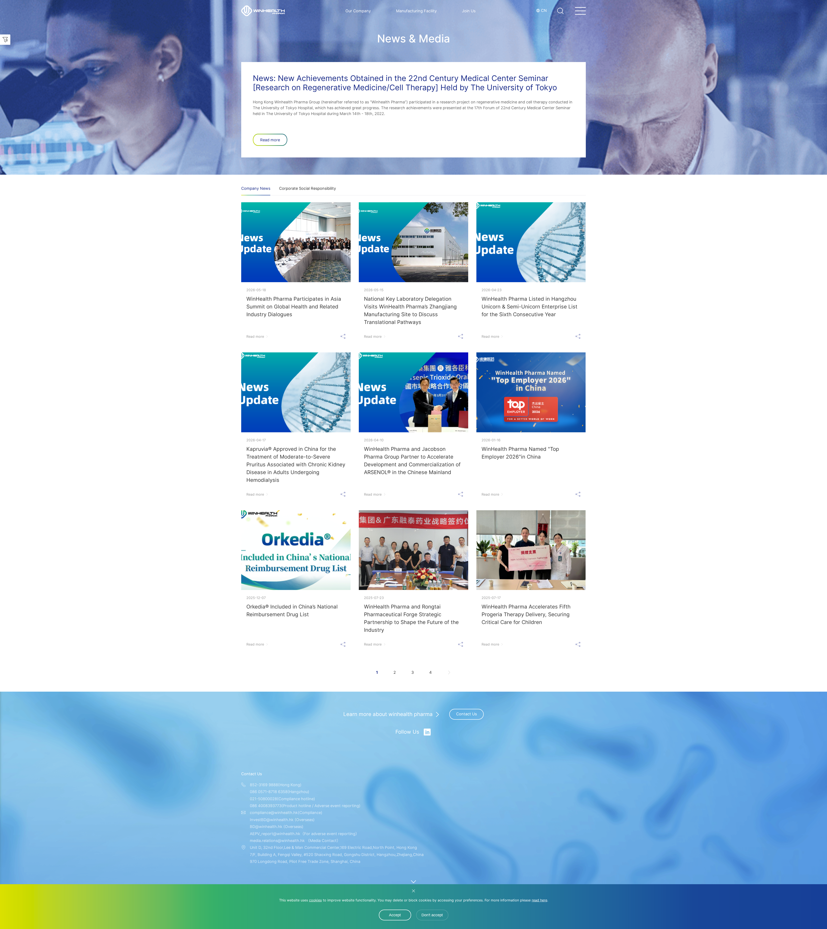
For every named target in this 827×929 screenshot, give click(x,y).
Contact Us (466, 714)
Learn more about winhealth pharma (388, 714)
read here (539, 900)
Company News (255, 188)
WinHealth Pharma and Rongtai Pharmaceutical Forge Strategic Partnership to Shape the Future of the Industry (411, 618)
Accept (395, 915)
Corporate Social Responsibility (307, 188)
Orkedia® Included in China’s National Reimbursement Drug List (292, 611)
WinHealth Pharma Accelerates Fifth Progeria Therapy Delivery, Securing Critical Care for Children (526, 614)
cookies (315, 900)
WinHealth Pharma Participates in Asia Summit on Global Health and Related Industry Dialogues (293, 306)
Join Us (469, 11)
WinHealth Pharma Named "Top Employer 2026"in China (520, 453)
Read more (270, 140)
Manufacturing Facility (416, 11)
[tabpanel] (413, 87)
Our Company (358, 11)
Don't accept (432, 915)
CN (544, 10)
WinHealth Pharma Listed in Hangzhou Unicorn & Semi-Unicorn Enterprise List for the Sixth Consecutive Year (529, 306)
